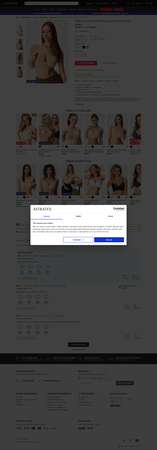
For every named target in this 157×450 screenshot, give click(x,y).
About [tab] (110, 216)
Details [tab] (78, 216)
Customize (77, 240)
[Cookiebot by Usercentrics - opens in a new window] (115, 209)
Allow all (109, 240)
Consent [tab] (46, 216)
